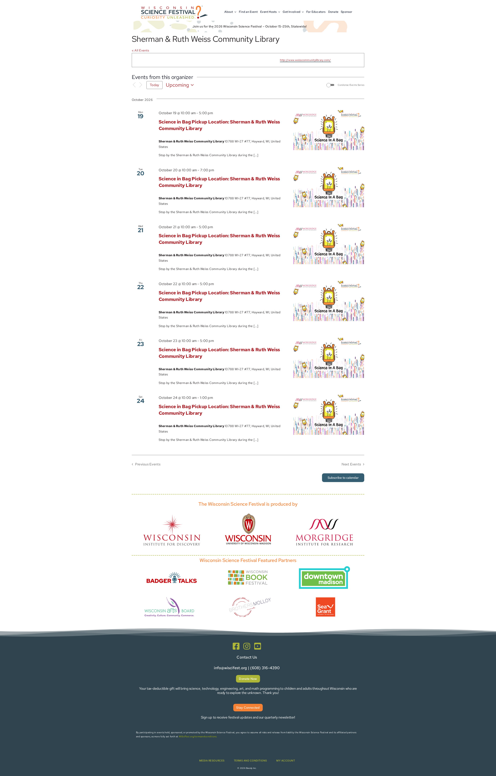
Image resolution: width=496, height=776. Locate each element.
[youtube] (257, 646)
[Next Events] (140, 85)
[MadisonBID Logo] (324, 568)
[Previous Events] (134, 85)
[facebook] (236, 646)
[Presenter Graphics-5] (325, 599)
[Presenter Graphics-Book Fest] (248, 569)
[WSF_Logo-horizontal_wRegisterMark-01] (173, 4)
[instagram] (246, 646)
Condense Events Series (351, 85)
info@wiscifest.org (230, 667)
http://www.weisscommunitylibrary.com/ (305, 60)
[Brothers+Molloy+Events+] (250, 592)
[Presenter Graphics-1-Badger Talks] (171, 570)
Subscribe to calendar (343, 478)
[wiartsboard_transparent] (169, 597)
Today (154, 85)
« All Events (140, 50)
